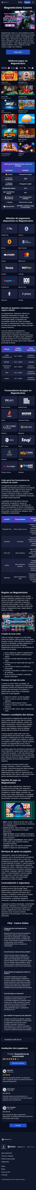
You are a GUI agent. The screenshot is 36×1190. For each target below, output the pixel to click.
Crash (21, 68)
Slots (29, 68)
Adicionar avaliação (18, 1063)
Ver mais (18, 1125)
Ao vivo (13, 68)
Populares (4, 68)
